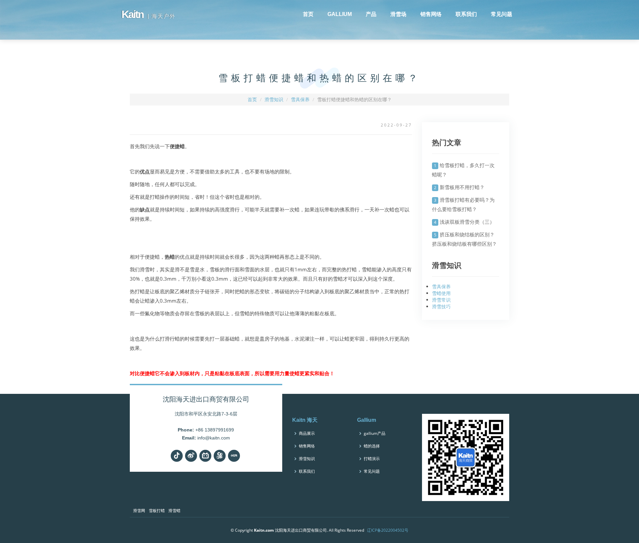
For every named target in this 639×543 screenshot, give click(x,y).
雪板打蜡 (157, 510)
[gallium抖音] (177, 456)
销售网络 (431, 14)
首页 (308, 14)
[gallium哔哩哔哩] (205, 456)
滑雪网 (139, 510)
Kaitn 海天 (305, 420)
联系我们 (466, 14)
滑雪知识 (274, 99)
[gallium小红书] (234, 456)
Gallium (366, 420)
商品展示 (307, 433)
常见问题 (501, 14)
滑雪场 (398, 14)
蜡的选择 (372, 446)
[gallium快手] (220, 456)
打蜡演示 (372, 459)
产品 (371, 14)
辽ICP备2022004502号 (387, 530)
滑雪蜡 (174, 510)
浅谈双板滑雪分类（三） (467, 221)
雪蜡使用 (441, 293)
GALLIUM (339, 14)
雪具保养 (300, 99)
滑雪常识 (441, 300)
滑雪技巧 (441, 306)
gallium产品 (374, 433)
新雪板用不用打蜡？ (462, 187)
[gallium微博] (191, 456)
